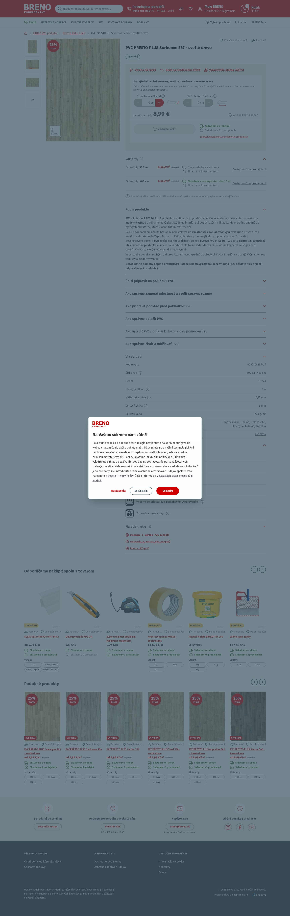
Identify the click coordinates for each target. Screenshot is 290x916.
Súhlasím (168, 490)
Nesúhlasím (141, 490)
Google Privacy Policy (120, 475)
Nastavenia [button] (118, 490)
